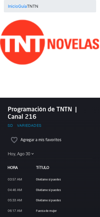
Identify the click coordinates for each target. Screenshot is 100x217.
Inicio (13, 6)
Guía (22, 6)
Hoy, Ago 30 (19, 154)
